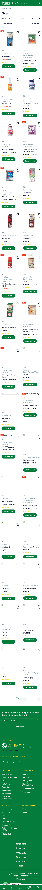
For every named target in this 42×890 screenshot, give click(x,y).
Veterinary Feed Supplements (28, 56)
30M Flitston (27, 238)
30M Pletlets (6, 419)
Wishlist (5, 815)
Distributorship (28, 789)
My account (7, 809)
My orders (6, 812)
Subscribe (20, 726)
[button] (8, 66)
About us (25, 774)
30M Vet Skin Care (7, 501)
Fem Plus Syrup (28, 678)
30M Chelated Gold (8, 149)
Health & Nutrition (29, 498)
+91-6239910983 (16, 745)
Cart (4, 819)
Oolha (24, 812)
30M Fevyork (27, 193)
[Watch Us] (8, 761)
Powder (25, 53)
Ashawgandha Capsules (31, 547)
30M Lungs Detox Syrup (9, 327)
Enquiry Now (27, 781)
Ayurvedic (5, 53)
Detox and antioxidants (7, 797)
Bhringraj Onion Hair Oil (30, 588)
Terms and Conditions (6, 834)
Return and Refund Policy (9, 829)
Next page (39, 699)
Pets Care (5, 277)
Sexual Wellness (10, 235)
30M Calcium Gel (7, 104)
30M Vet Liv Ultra (28, 460)
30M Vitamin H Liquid (30, 505)
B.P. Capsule (5, 589)
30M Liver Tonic (28, 282)
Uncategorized (35, 457)
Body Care (6, 787)
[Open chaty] (5, 884)
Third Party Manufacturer (27, 785)
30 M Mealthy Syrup (8, 56)
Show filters (8, 19)
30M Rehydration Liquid (30, 405)
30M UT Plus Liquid (8, 447)
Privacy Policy (7, 825)
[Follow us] (19, 761)
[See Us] (3, 761)
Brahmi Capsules (28, 630)
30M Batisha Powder (30, 60)
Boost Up (5, 632)
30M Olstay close (28, 375)
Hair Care (33, 585)
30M (3, 51)
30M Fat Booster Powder (10, 197)
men (3, 235)
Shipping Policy (8, 822)
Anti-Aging (6, 793)
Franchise (26, 792)
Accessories (7, 790)
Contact (25, 778)
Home (3, 8)
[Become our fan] (13, 761)
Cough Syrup (6, 674)
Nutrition (4, 544)
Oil (37, 585)
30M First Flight (7, 238)
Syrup (10, 53)
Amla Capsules (6, 547)
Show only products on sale (31, 19)
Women (36, 372)
